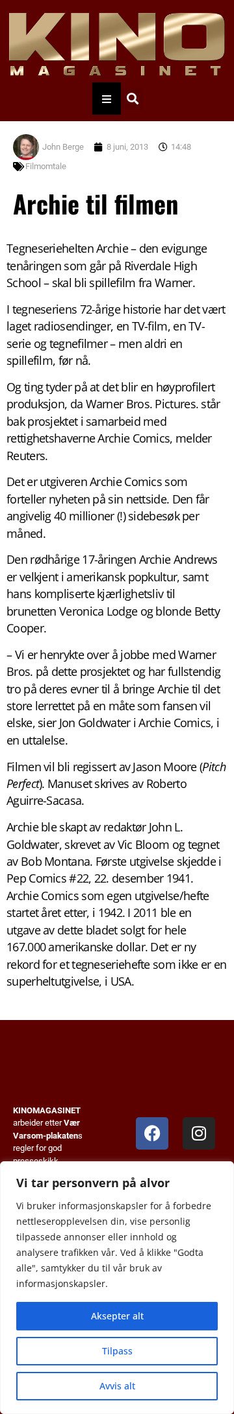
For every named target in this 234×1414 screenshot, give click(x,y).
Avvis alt (117, 1386)
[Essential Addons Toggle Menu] (106, 98)
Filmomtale (45, 166)
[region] (117, 1287)
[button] (132, 99)
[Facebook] (152, 1133)
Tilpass (117, 1351)
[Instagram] (199, 1133)
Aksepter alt (117, 1316)
